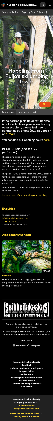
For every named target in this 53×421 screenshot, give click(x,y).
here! (47, 140)
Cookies (35, 416)
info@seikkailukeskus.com (15, 218)
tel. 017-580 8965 (26, 405)
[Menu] (49, 4)
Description (8, 112)
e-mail (10, 134)
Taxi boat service (26, 380)
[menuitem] (43, 5)
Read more (26, 340)
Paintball (26, 365)
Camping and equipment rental (26, 384)
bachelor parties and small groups (26, 368)
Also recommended (28, 112)
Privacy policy (21, 416)
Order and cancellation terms (24, 413)
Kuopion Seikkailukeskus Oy (26, 362)
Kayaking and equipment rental (26, 377)
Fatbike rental (26, 374)
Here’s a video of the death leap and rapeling (24, 195)
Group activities (10, 12)
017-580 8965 (9, 221)
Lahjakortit (26, 387)
